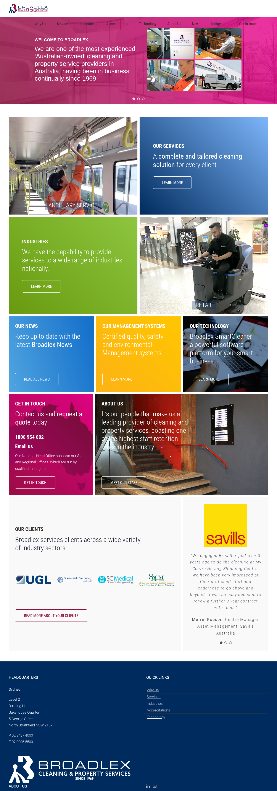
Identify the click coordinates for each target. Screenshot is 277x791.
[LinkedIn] (148, 786)
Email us (24, 446)
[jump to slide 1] (133, 99)
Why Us (153, 690)
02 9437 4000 (22, 735)
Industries (155, 703)
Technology (156, 717)
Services (154, 697)
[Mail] (154, 786)
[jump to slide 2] (138, 99)
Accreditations (158, 710)
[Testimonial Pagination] (221, 642)
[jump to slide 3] (143, 99)
